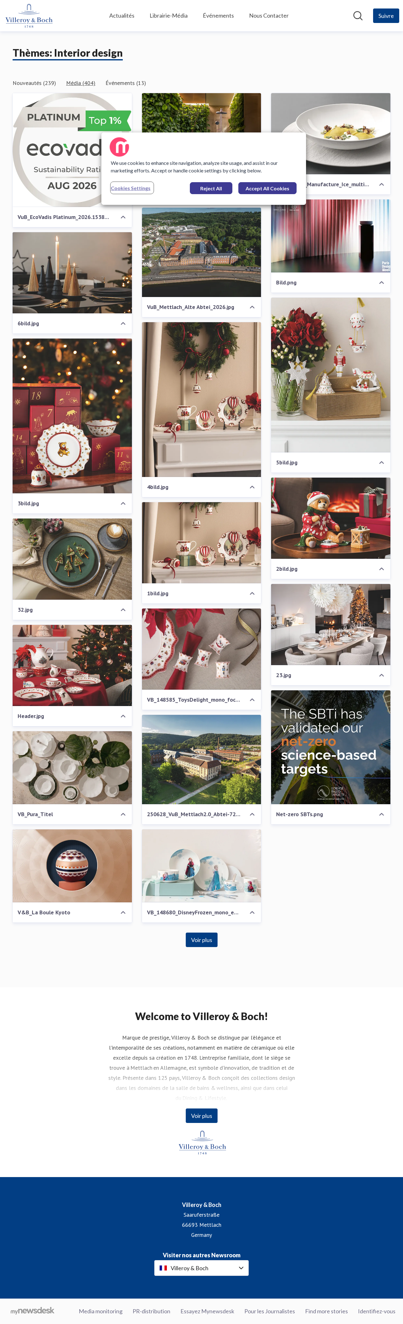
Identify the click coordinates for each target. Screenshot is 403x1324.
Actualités (121, 15)
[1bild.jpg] (201, 542)
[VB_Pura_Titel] (72, 767)
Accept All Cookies (267, 188)
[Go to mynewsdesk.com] (33, 1311)
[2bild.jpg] (330, 518)
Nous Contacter (269, 15)
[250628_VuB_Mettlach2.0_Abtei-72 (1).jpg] (201, 759)
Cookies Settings (130, 188)
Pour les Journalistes (269, 1311)
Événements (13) (125, 83)
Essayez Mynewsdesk (207, 1311)
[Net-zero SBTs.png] (330, 747)
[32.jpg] (72, 559)
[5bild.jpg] (330, 375)
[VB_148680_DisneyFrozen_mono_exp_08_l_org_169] (201, 865)
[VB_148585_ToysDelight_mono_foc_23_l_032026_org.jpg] (201, 649)
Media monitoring (100, 1311)
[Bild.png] (330, 235)
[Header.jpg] (72, 665)
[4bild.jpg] (201, 399)
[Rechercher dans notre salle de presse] (358, 16)
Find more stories (326, 1311)
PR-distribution (151, 1311)
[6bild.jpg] (72, 272)
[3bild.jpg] (72, 416)
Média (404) (80, 83)
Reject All (211, 188)
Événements (218, 15)
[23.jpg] (330, 624)
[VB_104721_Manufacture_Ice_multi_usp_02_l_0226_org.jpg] (330, 133)
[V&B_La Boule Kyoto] (72, 865)
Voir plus (201, 939)
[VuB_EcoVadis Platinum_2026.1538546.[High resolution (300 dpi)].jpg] (72, 150)
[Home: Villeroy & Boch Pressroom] (28, 16)
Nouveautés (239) (34, 83)
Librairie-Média (169, 15)
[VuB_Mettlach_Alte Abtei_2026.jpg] (201, 252)
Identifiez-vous (376, 1311)
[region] (203, 168)
